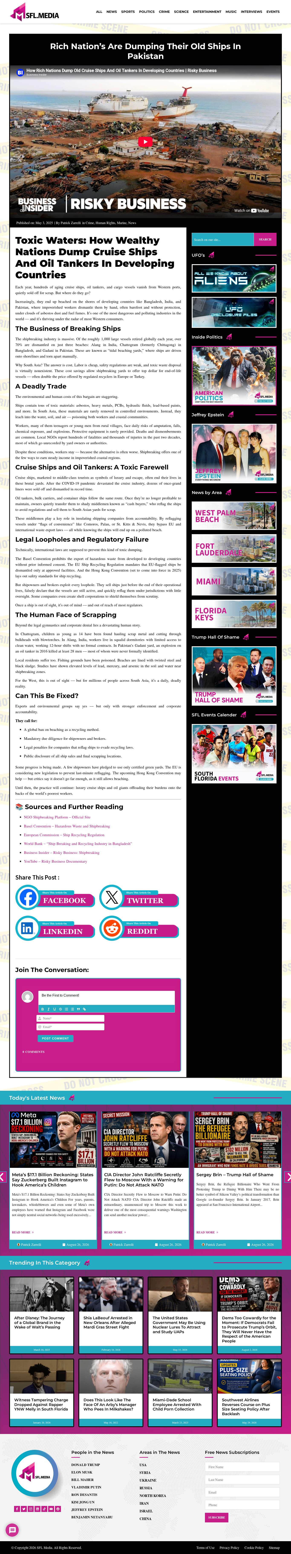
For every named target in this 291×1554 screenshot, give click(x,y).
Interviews (251, 12)
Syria (145, 1472)
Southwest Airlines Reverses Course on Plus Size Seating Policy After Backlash (246, 1407)
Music (231, 12)
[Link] (84, 1009)
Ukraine (148, 1480)
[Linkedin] (37, 1509)
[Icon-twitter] (24, 1509)
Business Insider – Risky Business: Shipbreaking (61, 852)
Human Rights (105, 222)
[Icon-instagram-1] (31, 1509)
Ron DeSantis (84, 1494)
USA (143, 1465)
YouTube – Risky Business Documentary (55, 861)
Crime (164, 12)
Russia (146, 1488)
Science (181, 12)
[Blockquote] (78, 1009)
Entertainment (207, 12)
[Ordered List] (66, 1009)
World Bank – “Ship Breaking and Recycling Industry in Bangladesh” (78, 843)
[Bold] (43, 1009)
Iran (144, 1503)
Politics (147, 12)
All (99, 12)
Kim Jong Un (83, 1502)
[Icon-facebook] (17, 1509)
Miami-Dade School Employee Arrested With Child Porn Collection (177, 1405)
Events (273, 12)
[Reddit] (58, 1509)
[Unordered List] (72, 1009)
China (145, 1518)
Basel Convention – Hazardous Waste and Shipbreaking (67, 825)
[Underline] (55, 1009)
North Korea (153, 1495)
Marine (122, 222)
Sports (128, 12)
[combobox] (223, 239)
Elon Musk (81, 1472)
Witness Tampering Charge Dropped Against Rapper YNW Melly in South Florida (41, 1405)
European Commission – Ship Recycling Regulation (64, 834)
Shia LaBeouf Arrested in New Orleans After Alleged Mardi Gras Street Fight (110, 1323)
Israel (146, 1511)
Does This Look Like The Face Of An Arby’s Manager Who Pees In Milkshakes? (110, 1405)
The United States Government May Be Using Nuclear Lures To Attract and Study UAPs (179, 1325)
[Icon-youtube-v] (51, 1509)
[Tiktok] (44, 1509)
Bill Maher (82, 1479)
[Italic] (49, 1009)
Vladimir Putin (86, 1487)
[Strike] (60, 1009)
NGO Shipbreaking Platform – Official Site (57, 817)
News (112, 12)
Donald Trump (85, 1464)
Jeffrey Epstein (87, 1509)
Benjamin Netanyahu (92, 1516)
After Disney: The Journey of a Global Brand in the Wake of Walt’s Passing (39, 1323)
